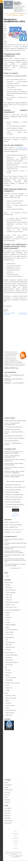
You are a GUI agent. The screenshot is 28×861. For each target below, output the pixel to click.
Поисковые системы (10, 647)
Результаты (15, 513)
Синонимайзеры (9, 680)
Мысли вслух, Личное (11, 695)
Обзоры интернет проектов (12, 662)
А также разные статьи (15, 568)
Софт (5, 667)
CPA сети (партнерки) (10, 592)
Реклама (21, 13)
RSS (11, 368)
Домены (7, 627)
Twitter (17, 368)
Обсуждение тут (15, 515)
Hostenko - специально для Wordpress (13, 524)
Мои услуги (7, 794)
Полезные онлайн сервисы (12, 655)
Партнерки (8, 585)
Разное (6, 693)
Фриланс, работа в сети (11, 607)
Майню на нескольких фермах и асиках (14, 497)
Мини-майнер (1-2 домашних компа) (13, 499)
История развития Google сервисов (12, 429)
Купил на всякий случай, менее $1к (13, 489)
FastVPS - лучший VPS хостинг (11, 522)
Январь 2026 (7, 823)
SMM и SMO (8, 644)
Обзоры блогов (9, 687)
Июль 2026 (6, 810)
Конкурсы (8, 690)
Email (14, 368)
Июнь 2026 (6, 813)
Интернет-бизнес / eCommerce (12, 602)
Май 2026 (6, 815)
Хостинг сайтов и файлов (11, 629)
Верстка (7, 614)
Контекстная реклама (10, 590)
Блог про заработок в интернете (18, 3)
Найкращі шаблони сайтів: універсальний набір (15, 420)
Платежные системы (10, 604)
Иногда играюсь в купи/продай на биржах (14, 494)
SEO (7, 639)
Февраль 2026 (7, 820)
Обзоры (7, 700)
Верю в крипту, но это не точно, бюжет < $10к (15, 487)
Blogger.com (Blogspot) (11, 624)
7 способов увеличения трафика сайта (13, 427)
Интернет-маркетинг (10, 642)
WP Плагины (8, 617)
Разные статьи (9, 715)
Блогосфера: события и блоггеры (12, 682)
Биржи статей (9, 597)
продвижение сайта (21, 147)
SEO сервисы (9, 657)
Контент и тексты (9, 634)
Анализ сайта (9, 672)
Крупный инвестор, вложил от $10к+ (13, 484)
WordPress (8, 612)
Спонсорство (7, 802)
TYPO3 (7, 619)
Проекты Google (9, 659)
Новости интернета (10, 712)
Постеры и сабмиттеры (11, 677)
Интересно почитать (10, 705)
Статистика (8, 649)
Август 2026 (7, 808)
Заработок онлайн (8, 582)
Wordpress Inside (8, 529)
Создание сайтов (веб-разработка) (12, 610)
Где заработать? (14, 13)
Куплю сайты (15, 15)
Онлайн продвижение (9, 637)
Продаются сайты (8, 789)
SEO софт (8, 670)
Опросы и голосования (11, 698)
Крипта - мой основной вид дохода (13, 502)
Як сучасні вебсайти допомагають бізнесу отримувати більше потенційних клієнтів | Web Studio (14, 560)
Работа (21, 15)
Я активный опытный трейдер (12, 492)
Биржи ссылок (9, 594)
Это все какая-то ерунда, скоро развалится (15, 504)
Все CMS (8, 622)
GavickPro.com (16, 856)
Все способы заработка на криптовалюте (13, 435)
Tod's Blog (8, 5)
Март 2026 (6, 818)
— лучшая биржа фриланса (14, 382)
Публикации (7, 799)
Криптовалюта (9, 587)
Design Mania (7, 532)
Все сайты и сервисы (9, 652)
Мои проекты (8, 703)
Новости (7, 707)
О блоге (7, 13)
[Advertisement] (14, 329)
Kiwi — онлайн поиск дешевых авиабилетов (14, 438)
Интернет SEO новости (11, 710)
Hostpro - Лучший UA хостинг (11, 527)
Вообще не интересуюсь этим (12, 506)
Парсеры (8, 675)
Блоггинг (8, 685)
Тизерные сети (9, 599)
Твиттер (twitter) (9, 664)
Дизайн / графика (9, 632)
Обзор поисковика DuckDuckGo (11, 440)
